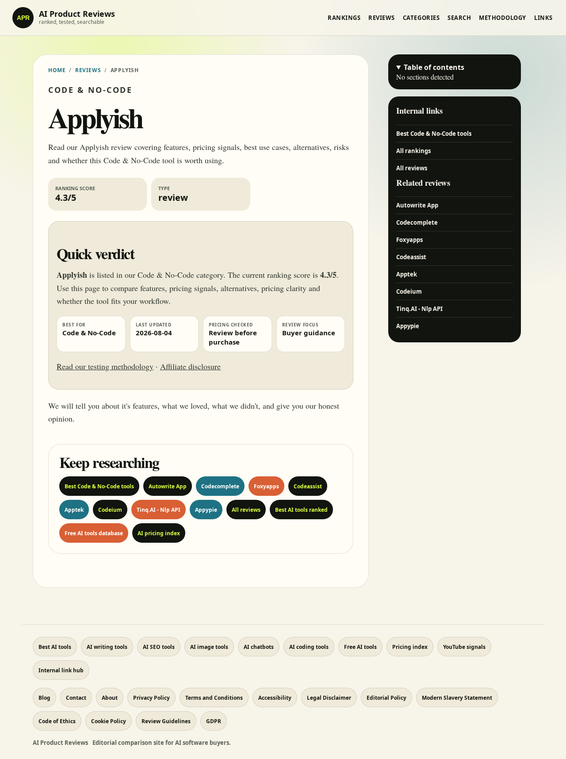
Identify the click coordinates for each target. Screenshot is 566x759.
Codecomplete (220, 486)
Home (56, 70)
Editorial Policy (386, 698)
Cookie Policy (108, 721)
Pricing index (410, 647)
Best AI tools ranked (301, 510)
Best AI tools (54, 647)
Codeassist (308, 486)
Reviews (381, 18)
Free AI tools (360, 647)
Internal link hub (61, 670)
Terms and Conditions (214, 698)
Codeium (110, 510)
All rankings (413, 151)
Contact (76, 698)
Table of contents (434, 67)
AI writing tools (107, 647)
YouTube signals (464, 647)
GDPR (213, 721)
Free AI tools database (94, 533)
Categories (421, 18)
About (110, 698)
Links (543, 18)
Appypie (206, 510)
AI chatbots (259, 647)
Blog (44, 698)
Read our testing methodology (105, 366)
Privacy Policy (151, 698)
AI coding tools (309, 647)
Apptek (74, 510)
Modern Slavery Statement (457, 698)
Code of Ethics (57, 721)
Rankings (344, 18)
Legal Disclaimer (329, 698)
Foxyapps (266, 486)
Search (459, 18)
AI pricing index (159, 533)
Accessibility (274, 698)
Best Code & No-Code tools (99, 486)
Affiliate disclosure (190, 366)
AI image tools (209, 647)
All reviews (246, 510)
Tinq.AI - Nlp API (158, 510)
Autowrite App (168, 486)
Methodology (502, 18)
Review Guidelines (166, 721)
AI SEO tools (159, 647)
